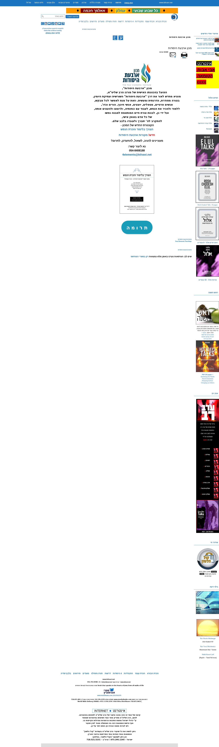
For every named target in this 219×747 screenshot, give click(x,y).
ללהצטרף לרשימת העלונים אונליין (52, 28)
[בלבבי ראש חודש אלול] (207, 223)
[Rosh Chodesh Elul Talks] (207, 187)
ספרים (75, 2)
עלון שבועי (51, 2)
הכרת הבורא (161, 21)
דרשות (121, 21)
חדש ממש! (38, 2)
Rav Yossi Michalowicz (208, 646)
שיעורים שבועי (64, 2)
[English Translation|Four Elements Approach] (115, 37)
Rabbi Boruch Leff (208, 654)
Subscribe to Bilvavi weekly (53, 30)
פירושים (93, 21)
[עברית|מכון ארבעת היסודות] (121, 37)
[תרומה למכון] (137, 235)
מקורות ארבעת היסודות (133, 134)
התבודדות (139, 21)
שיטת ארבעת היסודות (89, 29)
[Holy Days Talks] (207, 356)
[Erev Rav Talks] (207, 515)
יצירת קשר (108, 2)
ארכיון (84, 2)
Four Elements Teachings (183, 241)
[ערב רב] (208, 410)
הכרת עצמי (149, 21)
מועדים (101, 21)
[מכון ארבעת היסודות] (137, 213)
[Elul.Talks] (207, 150)
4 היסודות (129, 21)
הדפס (190, 52)
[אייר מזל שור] (212, 460)
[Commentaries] (208, 636)
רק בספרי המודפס (140, 256)
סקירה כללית (95, 2)
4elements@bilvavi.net (137, 154)
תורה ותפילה (111, 21)
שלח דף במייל (175, 52)
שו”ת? (28, 2)
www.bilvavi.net (165, 2)
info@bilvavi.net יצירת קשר (110, 682)
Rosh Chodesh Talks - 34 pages (208, 205)
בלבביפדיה (83, 21)
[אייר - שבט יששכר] (213, 466)
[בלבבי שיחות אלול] (207, 261)
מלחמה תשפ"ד (72, 17)
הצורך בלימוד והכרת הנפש (137, 129)
